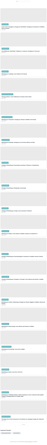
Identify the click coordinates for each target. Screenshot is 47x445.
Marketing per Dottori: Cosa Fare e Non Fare (12, 372)
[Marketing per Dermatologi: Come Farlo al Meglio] (23, 337)
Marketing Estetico (5, 392)
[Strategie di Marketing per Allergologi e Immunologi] (23, 176)
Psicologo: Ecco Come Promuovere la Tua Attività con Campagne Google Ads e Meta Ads (23, 419)
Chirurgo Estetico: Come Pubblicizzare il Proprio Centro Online (16, 96)
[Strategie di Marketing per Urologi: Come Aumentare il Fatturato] (23, 199)
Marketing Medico (5, 24)
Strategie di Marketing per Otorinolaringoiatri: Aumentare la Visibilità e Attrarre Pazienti (22, 256)
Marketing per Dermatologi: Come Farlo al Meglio (13, 349)
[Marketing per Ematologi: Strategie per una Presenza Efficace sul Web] (23, 131)
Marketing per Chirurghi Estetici (7, 94)
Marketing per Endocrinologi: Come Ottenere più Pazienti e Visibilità (18, 326)
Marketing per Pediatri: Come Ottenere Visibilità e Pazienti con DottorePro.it (19, 233)
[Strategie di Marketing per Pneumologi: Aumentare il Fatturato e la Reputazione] (23, 153)
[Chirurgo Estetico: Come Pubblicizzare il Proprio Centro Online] (23, 85)
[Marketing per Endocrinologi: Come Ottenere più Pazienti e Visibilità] (23, 315)
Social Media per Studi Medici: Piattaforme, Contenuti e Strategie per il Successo (21, 51)
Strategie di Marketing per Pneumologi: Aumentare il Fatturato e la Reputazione (20, 165)
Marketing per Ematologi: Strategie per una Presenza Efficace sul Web (18, 142)
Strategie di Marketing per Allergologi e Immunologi (14, 188)
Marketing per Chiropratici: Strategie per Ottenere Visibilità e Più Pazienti (19, 119)
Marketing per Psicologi (6, 416)
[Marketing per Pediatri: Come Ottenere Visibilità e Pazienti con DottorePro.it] (23, 222)
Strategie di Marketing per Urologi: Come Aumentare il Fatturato (17, 210)
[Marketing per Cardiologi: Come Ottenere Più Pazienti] (23, 62)
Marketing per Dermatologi (6, 346)
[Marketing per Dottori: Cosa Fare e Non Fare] (23, 360)
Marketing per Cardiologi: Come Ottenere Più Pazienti (14, 74)
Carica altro (23, 424)
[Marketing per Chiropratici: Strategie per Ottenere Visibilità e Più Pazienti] (23, 108)
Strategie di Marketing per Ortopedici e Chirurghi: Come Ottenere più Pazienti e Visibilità (22, 279)
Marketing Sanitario (5, 48)
